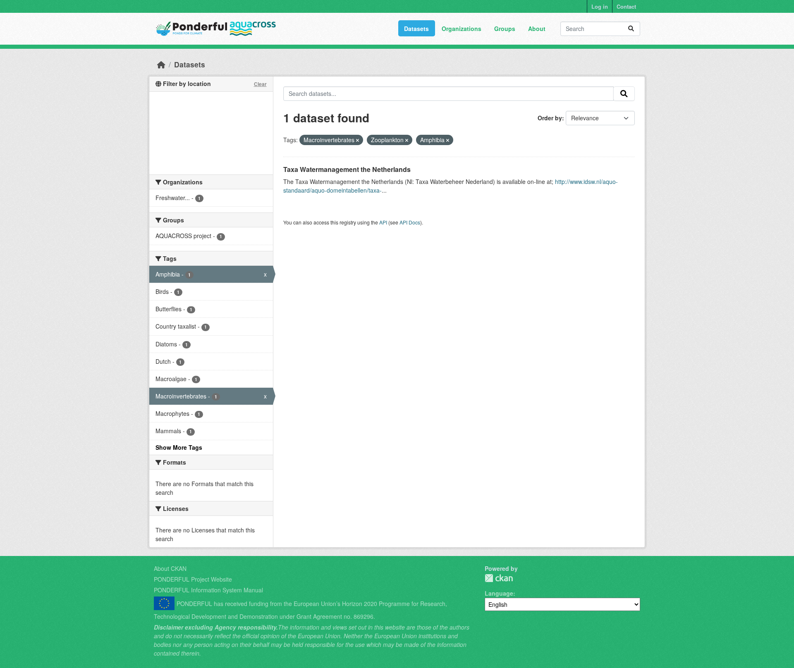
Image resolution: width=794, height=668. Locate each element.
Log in (599, 6)
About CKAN (170, 568)
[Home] (161, 64)
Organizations (461, 28)
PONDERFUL (499, 578)
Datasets (416, 28)
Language (499, 593)
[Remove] (357, 140)
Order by (550, 118)
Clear (260, 84)
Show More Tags (178, 447)
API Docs (409, 222)
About (536, 28)
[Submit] (631, 28)
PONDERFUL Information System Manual (208, 590)
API (383, 222)
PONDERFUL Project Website (193, 579)
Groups (504, 28)
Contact (626, 6)
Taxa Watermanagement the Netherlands (347, 169)
